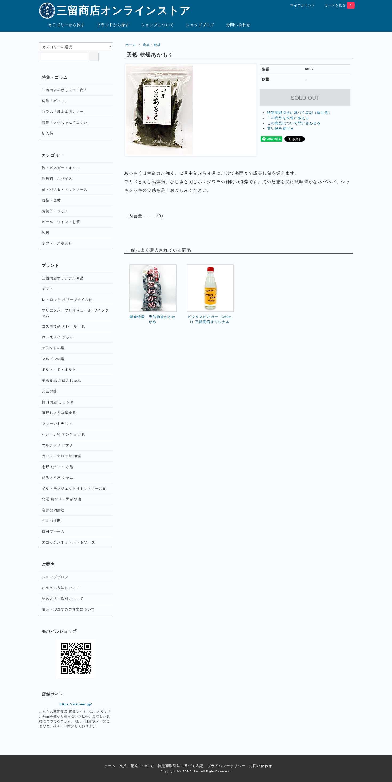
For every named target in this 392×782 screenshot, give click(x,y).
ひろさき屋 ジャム (58, 478)
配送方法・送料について (63, 599)
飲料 (46, 233)
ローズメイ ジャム (58, 337)
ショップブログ (200, 25)
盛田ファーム (53, 532)
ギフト (47, 289)
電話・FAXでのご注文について (68, 609)
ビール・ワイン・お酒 (61, 222)
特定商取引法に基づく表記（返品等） (299, 113)
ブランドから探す (113, 25)
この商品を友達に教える (288, 118)
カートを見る (338, 5)
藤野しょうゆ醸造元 (59, 413)
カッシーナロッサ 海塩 (61, 456)
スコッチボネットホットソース (68, 542)
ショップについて (157, 25)
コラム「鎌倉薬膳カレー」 (65, 112)
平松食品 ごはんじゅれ (61, 380)
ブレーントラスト (57, 424)
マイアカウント (302, 5)
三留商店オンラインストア (124, 11)
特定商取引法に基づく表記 (180, 766)
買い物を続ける (280, 128)
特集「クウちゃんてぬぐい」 (66, 123)
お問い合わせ (238, 25)
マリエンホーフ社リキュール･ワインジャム (75, 313)
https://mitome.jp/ (75, 704)
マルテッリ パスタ (58, 445)
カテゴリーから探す (66, 25)
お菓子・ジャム (55, 211)
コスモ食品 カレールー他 (63, 326)
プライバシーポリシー (226, 766)
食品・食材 (152, 45)
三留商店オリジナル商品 (63, 278)
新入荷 (47, 133)
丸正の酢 (49, 391)
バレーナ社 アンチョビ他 (63, 434)
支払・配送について (136, 766)
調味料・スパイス (57, 179)
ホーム (130, 45)
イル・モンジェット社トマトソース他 (74, 488)
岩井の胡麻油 (53, 510)
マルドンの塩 (53, 359)
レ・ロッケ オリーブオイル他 (67, 300)
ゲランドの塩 (53, 348)
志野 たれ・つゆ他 (58, 467)
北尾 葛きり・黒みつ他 (61, 499)
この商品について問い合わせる (294, 123)
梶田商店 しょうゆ (58, 402)
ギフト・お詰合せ (57, 243)
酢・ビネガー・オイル (61, 168)
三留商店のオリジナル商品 (65, 90)
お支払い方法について (61, 588)
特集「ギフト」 (55, 101)
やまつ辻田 (51, 521)
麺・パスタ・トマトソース (65, 189)
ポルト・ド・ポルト (59, 370)
